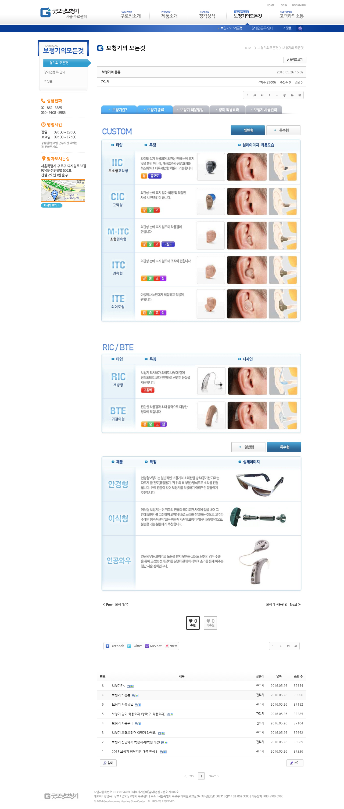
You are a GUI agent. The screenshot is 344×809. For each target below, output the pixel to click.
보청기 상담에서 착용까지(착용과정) (136, 742)
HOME (248, 48)
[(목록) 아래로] (277, 95)
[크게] (254, 95)
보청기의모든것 (267, 48)
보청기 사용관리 (123, 723)
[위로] (269, 95)
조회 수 (298, 676)
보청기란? (119, 686)
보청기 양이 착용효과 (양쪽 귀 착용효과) (139, 714)
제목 (181, 676)
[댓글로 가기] (284, 95)
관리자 (105, 82)
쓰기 (296, 763)
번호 (102, 676)
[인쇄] (292, 95)
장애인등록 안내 (262, 28)
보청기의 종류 (111, 72)
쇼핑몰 (287, 28)
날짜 (279, 676)
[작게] (262, 95)
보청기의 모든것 (231, 28)
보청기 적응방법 (123, 704)
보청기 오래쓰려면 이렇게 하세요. (134, 733)
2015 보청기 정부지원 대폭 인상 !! (135, 751)
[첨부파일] (299, 95)
